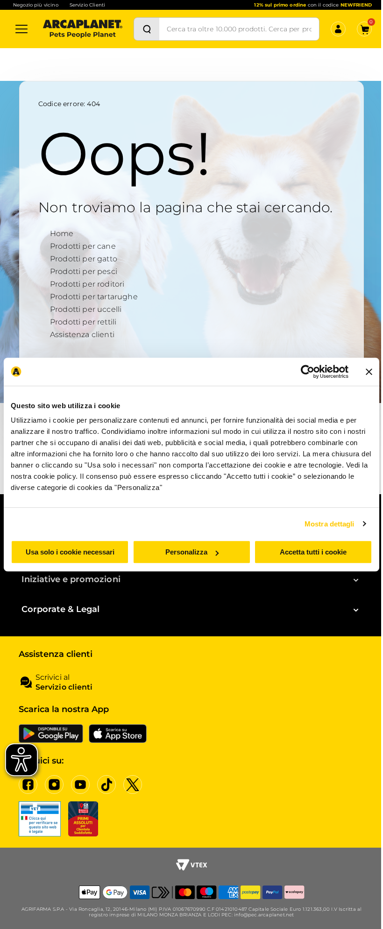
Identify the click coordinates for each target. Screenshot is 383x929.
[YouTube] (80, 784)
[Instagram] (54, 784)
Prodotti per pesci (83, 271)
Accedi (277, 74)
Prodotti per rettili (83, 321)
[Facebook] (28, 784)
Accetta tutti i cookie (313, 552)
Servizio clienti (63, 687)
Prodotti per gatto (83, 258)
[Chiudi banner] (369, 371)
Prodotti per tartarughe (94, 296)
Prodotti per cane (83, 246)
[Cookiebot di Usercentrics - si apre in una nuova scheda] (307, 372)
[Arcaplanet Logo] (82, 29)
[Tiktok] (106, 784)
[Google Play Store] (51, 733)
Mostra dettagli (330, 524)
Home (62, 233)
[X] (132, 784)
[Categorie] (21, 29)
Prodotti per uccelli (85, 309)
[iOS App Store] (118, 733)
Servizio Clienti (87, 5)
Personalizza (186, 552)
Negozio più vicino (35, 5)
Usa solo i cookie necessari (70, 552)
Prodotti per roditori (87, 284)
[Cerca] (146, 29)
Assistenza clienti (82, 334)
